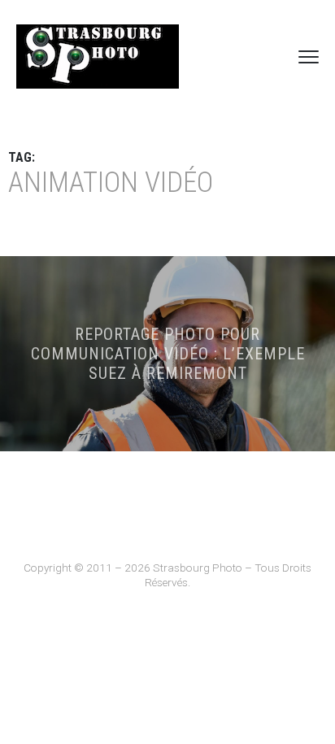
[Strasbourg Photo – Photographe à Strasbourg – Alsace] (97, 56)
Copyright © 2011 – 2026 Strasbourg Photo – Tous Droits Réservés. (167, 575)
